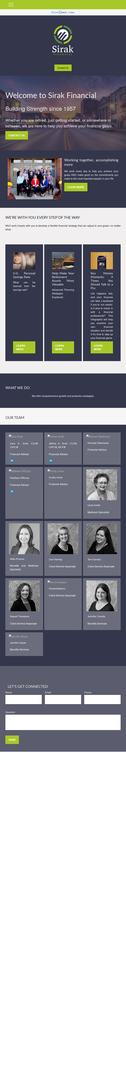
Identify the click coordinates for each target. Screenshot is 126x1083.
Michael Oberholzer (98, 443)
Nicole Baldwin (57, 588)
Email (48, 692)
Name (8, 692)
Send (12, 740)
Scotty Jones (56, 477)
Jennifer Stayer (18, 643)
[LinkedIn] (12, 460)
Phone (87, 692)
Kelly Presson (17, 559)
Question (10, 712)
